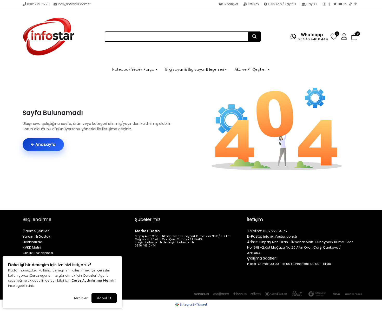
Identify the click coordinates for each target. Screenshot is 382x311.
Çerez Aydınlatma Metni (92, 280)
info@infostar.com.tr (74, 4)
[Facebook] (330, 4)
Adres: (252, 241)
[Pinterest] (356, 4)
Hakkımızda (32, 241)
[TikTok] (351, 4)
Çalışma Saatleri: (262, 258)
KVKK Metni (32, 247)
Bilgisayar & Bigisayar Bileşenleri (194, 69)
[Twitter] (336, 4)
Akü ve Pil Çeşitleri (251, 69)
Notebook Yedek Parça (133, 69)
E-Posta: (254, 236)
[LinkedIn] (346, 4)
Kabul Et (104, 298)
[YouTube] (341, 4)
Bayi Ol (312, 4)
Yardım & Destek (36, 236)
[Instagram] (325, 4)
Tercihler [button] (80, 298)
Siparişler (231, 4)
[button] (354, 37)
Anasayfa (45, 144)
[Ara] (254, 36)
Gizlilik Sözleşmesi (38, 252)
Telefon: (254, 231)
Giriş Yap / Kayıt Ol (282, 4)
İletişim (253, 4)
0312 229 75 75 (38, 4)
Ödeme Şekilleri (36, 231)
